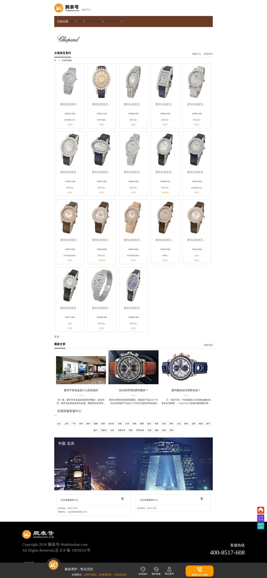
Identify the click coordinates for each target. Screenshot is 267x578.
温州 (164, 430)
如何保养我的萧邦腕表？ (133, 390)
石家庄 (104, 430)
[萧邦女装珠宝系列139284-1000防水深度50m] (165, 81)
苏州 (172, 430)
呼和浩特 (140, 430)
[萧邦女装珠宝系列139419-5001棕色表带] (70, 217)
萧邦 (79, 21)
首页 (71, 21)
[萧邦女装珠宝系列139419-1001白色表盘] (196, 149)
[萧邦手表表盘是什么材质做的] (81, 370)
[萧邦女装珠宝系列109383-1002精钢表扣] (196, 81)
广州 (74, 424)
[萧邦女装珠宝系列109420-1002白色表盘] (133, 149)
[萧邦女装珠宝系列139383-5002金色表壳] (165, 217)
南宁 (208, 424)
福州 (186, 424)
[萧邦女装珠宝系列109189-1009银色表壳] (101, 285)
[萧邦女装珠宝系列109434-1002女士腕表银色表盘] (70, 81)
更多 (57, 336)
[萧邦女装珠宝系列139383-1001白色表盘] (165, 149)
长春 (149, 430)
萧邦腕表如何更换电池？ (186, 390)
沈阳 (120, 424)
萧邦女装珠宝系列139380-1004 (142, 308)
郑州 (171, 424)
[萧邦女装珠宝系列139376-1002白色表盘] (101, 149)
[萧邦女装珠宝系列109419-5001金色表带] (133, 217)
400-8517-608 (227, 552)
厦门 (95, 430)
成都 (96, 424)
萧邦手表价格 (93, 21)
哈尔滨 (111, 424)
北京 (59, 424)
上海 (66, 424)
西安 (131, 430)
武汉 (164, 424)
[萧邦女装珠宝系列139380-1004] (133, 285)
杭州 (88, 424)
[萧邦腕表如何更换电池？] (186, 367)
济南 (134, 424)
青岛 (157, 424)
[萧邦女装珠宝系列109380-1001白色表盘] (133, 81)
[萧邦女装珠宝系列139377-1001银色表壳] (70, 285)
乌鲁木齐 (121, 430)
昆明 (142, 424)
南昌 (201, 424)
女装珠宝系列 (112, 21)
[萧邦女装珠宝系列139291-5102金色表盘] (101, 81)
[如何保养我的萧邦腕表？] (133, 367)
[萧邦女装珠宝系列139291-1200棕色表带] (70, 149)
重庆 (157, 430)
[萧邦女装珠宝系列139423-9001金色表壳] (196, 217)
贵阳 (103, 424)
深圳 (81, 424)
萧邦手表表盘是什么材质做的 (81, 390)
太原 (112, 430)
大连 (179, 424)
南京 (149, 424)
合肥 (193, 424)
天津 (127, 424)
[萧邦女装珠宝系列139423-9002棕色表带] (101, 217)
